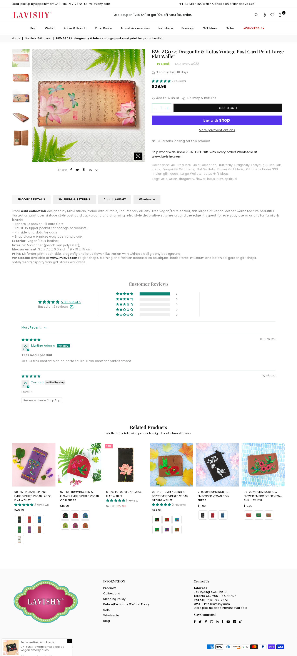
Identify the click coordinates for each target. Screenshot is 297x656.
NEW (220, 179)
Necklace (166, 28)
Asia (164, 179)
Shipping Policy (114, 599)
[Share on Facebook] (71, 170)
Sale (109, 446)
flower (200, 179)
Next (141, 105)
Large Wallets (191, 173)
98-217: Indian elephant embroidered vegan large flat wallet (32, 496)
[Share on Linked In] (90, 170)
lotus (211, 179)
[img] (31, 339)
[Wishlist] (272, 15)
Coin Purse (103, 28)
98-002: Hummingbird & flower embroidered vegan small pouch (263, 496)
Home (16, 38)
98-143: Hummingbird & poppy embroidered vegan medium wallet (170, 496)
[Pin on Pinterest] (83, 170)
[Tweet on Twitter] (77, 170)
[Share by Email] (96, 170)
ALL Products (181, 165)
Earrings (188, 28)
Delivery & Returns (201, 98)
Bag (33, 28)
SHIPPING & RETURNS (74, 199)
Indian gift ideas (165, 173)
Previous (36, 105)
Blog (106, 621)
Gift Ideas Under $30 (262, 169)
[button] (162, 81)
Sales (230, 28)
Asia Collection (205, 165)
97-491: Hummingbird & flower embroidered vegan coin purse (79, 496)
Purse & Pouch (75, 28)
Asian (173, 179)
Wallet (50, 28)
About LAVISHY (114, 199)
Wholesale (147, 199)
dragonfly (186, 179)
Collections (111, 593)
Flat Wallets (206, 169)
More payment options (217, 130)
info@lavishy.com (217, 604)
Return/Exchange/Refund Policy (126, 604)
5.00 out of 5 (71, 302)
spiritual (231, 179)
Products (109, 588)
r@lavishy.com (99, 4)
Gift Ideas (210, 28)
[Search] (256, 15)
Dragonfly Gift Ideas (178, 169)
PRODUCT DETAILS (31, 199)
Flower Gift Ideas (230, 169)
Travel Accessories (135, 28)
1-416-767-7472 (70, 4)
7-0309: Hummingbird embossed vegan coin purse (213, 496)
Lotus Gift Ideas (216, 173)
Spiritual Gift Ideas (38, 38)
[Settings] (264, 15)
